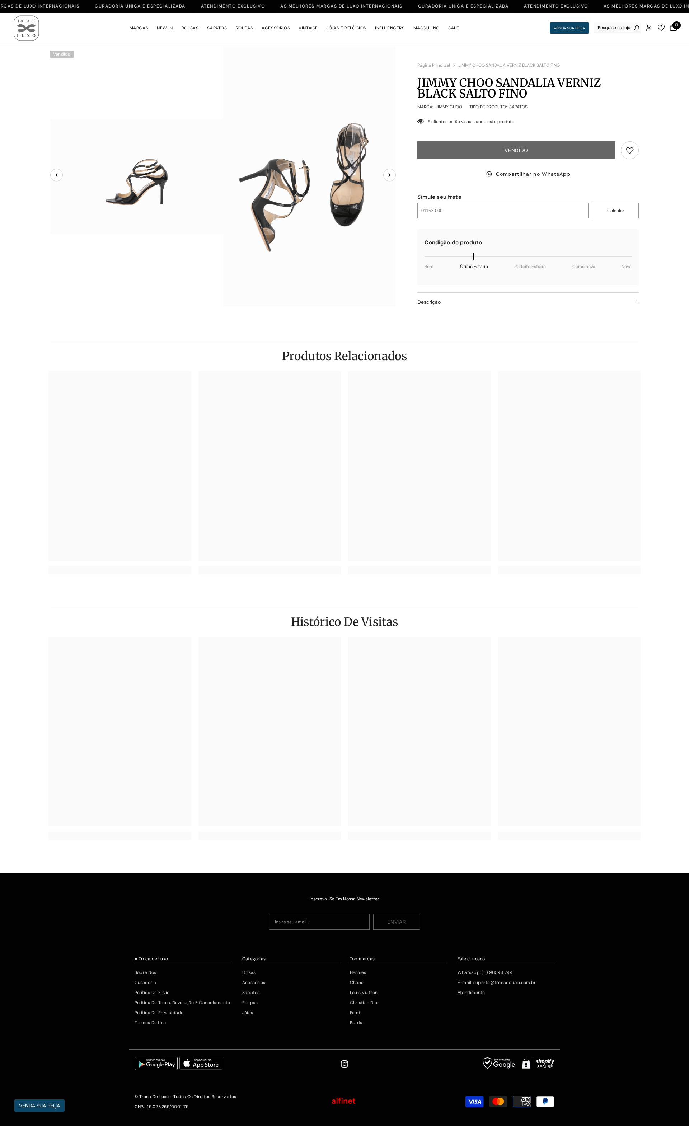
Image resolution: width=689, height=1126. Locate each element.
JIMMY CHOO (449, 107)
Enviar (396, 922)
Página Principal (433, 65)
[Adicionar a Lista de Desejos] (630, 150)
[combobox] (614, 27)
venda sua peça (569, 27)
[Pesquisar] (617, 27)
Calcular (615, 210)
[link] (119, 570)
